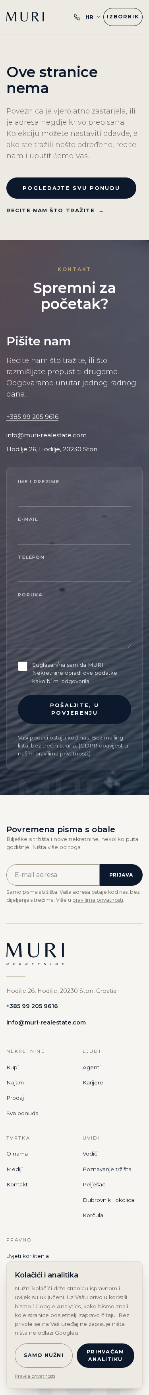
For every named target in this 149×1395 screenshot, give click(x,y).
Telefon (31, 557)
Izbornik (123, 17)
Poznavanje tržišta (107, 1169)
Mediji (14, 1169)
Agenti (92, 1067)
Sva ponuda (22, 1113)
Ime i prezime (39, 481)
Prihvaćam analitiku (105, 1355)
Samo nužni (44, 1355)
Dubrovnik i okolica (108, 1200)
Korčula (93, 1215)
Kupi (12, 1067)
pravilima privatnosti (61, 753)
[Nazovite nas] (77, 17)
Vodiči (91, 1153)
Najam (15, 1082)
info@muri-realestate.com (46, 435)
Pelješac (94, 1184)
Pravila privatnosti (35, 1376)
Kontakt (17, 1184)
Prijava (121, 875)
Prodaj (15, 1097)
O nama (17, 1153)
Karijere (93, 1082)
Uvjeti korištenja (27, 1256)
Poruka (30, 595)
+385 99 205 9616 (32, 416)
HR (89, 17)
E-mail (28, 519)
